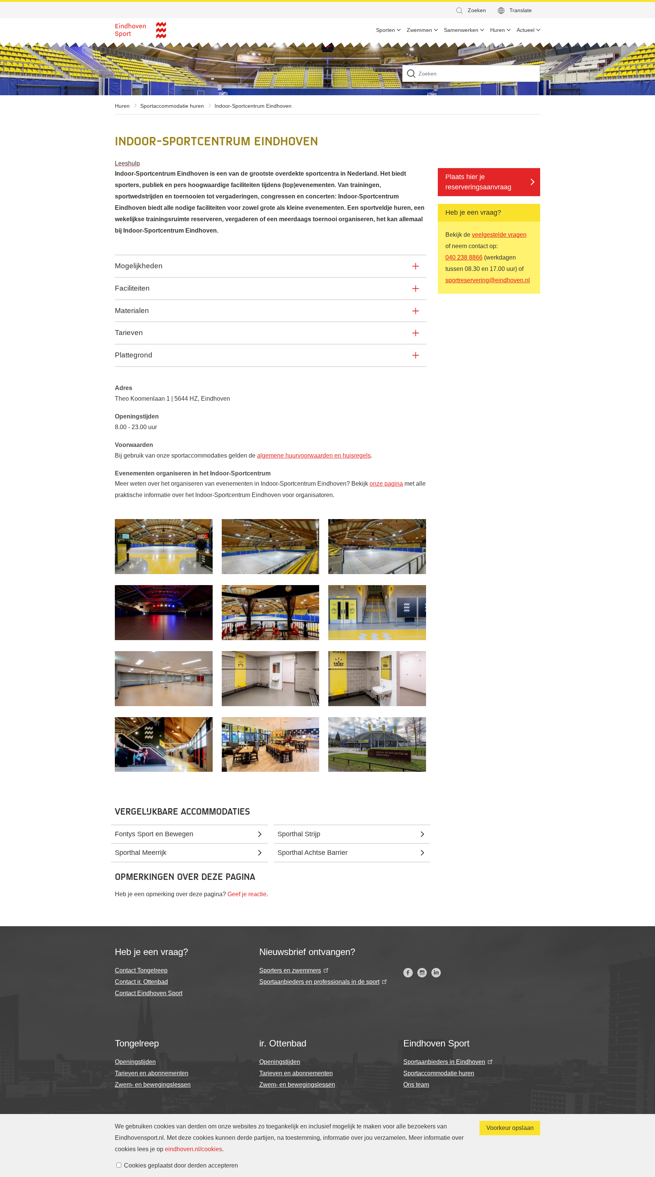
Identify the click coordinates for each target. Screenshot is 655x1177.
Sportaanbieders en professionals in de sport (319, 982)
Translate (520, 10)
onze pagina (386, 483)
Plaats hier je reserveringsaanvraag (478, 182)
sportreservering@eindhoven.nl (487, 280)
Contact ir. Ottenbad (141, 982)
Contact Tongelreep (141, 970)
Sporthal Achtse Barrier (312, 852)
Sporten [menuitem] (385, 30)
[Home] (140, 30)
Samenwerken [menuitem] (461, 30)
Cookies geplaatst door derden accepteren (181, 1165)
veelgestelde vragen (499, 234)
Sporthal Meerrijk (140, 852)
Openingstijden (135, 1062)
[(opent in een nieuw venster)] (408, 972)
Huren (122, 106)
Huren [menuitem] (497, 30)
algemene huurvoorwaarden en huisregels (314, 455)
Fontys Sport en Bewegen (154, 834)
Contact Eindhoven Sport (148, 993)
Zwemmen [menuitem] (419, 30)
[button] (470, 10)
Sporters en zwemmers (290, 970)
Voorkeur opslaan (510, 1128)
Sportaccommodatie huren (172, 106)
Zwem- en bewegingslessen (153, 1084)
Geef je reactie (246, 894)
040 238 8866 (464, 257)
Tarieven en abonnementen (151, 1073)
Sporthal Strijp (298, 834)
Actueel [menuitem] (525, 30)
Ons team (416, 1084)
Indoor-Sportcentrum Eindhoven (253, 106)
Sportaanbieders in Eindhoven (444, 1062)
